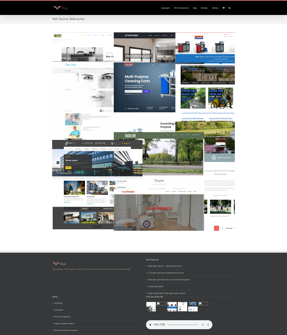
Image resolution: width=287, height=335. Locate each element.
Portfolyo (58, 303)
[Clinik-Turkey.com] (182, 306)
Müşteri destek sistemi (64, 323)
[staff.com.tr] (172, 306)
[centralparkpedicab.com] (203, 306)
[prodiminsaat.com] (161, 306)
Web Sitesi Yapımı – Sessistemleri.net (164, 266)
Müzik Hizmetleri (155, 286)
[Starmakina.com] (151, 306)
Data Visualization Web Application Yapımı (167, 293)
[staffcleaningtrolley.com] (193, 306)
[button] (230, 7)
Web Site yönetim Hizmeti (66, 330)
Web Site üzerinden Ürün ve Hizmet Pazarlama (169, 279)
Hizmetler (58, 309)
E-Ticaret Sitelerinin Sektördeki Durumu (166, 272)
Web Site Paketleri (62, 316)
